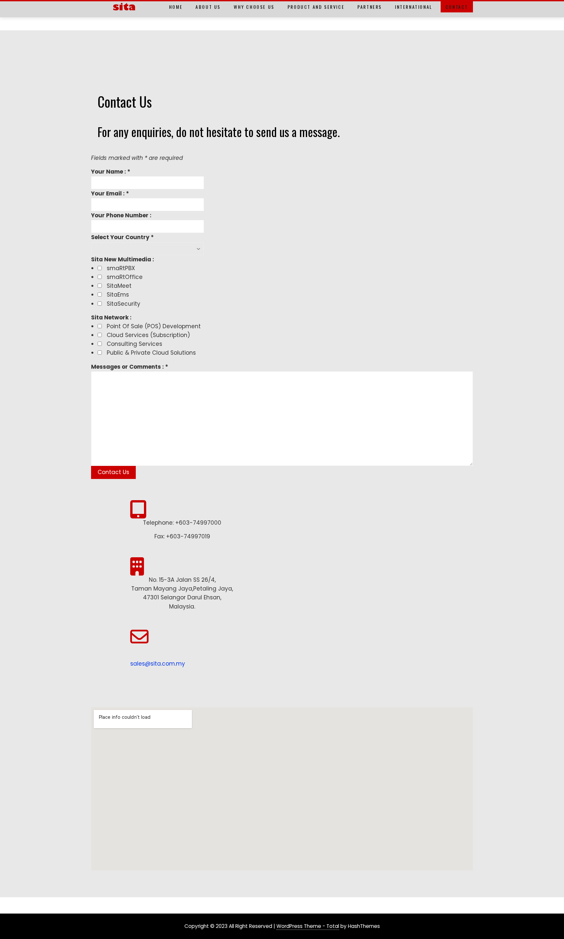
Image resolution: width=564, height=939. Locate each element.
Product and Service (316, 6)
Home (175, 6)
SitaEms (118, 295)
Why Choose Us (254, 6)
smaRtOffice (125, 277)
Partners (369, 6)
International (413, 6)
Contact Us (113, 472)
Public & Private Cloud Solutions (151, 353)
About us (208, 6)
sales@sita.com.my (157, 664)
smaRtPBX (121, 268)
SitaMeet (119, 286)
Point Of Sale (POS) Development (154, 326)
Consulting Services (134, 344)
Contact (457, 6)
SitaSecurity (123, 304)
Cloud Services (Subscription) (148, 335)
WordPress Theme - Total (307, 926)
